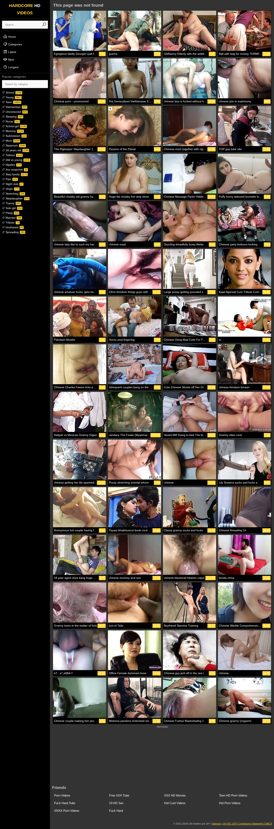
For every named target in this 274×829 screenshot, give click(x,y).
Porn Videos (62, 795)
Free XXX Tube (119, 795)
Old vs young (17, 160)
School (13, 92)
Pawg (12, 212)
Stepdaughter (17, 198)
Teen (13, 102)
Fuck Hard (116, 810)
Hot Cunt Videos (175, 803)
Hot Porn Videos (230, 803)
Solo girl (13, 208)
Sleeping (14, 116)
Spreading (15, 232)
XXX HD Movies (175, 795)
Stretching (14, 193)
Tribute (12, 222)
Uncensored (16, 111)
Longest (12, 67)
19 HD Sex (116, 803)
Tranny (12, 203)
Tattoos (13, 155)
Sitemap (216, 823)
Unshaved (14, 227)
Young (13, 97)
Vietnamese (16, 107)
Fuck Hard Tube (64, 803)
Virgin (12, 188)
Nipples (13, 164)
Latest (11, 52)
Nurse (12, 121)
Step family (16, 174)
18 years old (16, 150)
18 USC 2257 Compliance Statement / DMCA (247, 823)
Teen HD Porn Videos (233, 795)
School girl (15, 126)
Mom (12, 140)
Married (13, 217)
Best (10, 59)
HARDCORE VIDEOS (24, 9)
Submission (15, 135)
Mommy (14, 131)
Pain (11, 179)
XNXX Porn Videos (66, 810)
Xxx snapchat (16, 169)
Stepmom (15, 145)
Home (11, 36)
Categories (14, 44)
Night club (14, 184)
